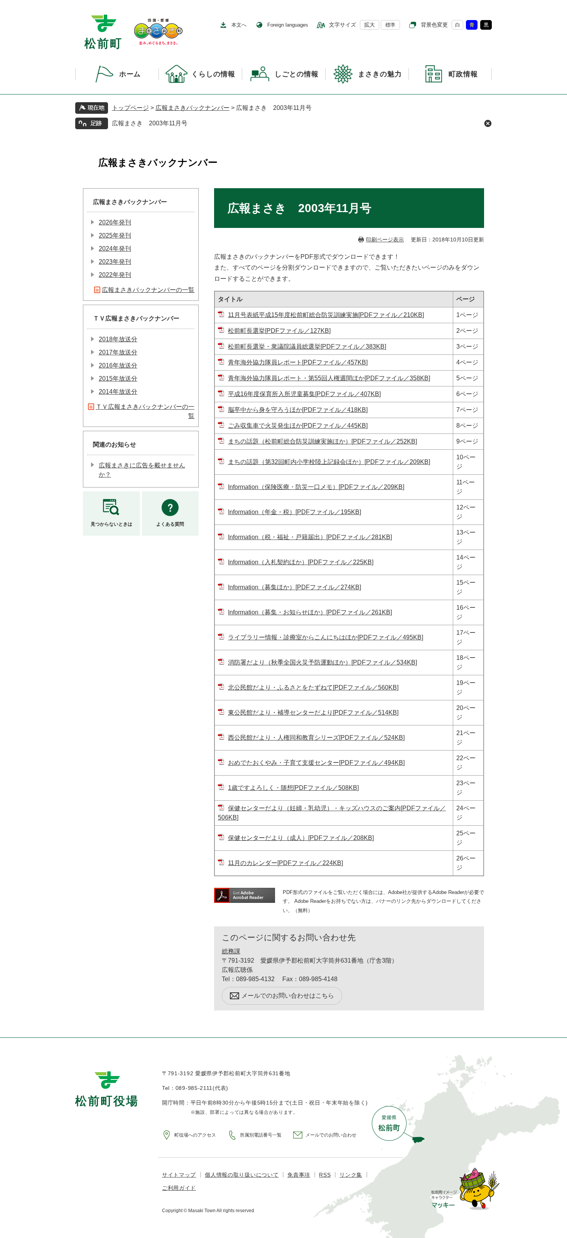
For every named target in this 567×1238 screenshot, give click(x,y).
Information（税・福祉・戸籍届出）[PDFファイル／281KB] (310, 537)
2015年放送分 (118, 378)
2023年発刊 (115, 261)
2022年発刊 (115, 275)
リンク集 (350, 1175)
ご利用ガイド (179, 1188)
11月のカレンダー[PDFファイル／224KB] (285, 863)
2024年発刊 (115, 248)
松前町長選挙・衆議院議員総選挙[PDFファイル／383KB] (307, 346)
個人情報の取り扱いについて (241, 1175)
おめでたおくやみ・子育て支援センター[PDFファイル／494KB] (316, 762)
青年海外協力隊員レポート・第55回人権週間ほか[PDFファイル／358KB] (329, 378)
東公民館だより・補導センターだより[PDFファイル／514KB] (313, 712)
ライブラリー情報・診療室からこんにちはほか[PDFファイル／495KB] (325, 637)
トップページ (130, 108)
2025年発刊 (115, 235)
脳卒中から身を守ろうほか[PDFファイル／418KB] (298, 409)
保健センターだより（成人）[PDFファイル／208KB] (301, 838)
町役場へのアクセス (195, 1135)
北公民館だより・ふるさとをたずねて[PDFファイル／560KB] (313, 687)
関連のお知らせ (114, 444)
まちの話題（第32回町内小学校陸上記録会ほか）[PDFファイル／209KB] (329, 462)
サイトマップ (179, 1175)
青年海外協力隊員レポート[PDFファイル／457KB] (298, 362)
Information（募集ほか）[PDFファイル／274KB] (294, 587)
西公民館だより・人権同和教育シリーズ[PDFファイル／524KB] (316, 737)
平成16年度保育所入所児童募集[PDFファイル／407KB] (304, 394)
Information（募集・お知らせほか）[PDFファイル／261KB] (310, 612)
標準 (390, 25)
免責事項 (298, 1175)
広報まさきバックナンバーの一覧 (148, 290)
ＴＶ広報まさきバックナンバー (136, 318)
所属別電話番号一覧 (261, 1135)
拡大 (369, 25)
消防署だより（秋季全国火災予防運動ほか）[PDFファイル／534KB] (322, 662)
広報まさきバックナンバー (192, 108)
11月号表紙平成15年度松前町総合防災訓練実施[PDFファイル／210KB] (326, 315)
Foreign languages (287, 25)
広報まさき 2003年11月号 (149, 123)
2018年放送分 (118, 339)
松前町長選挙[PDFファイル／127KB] (279, 330)
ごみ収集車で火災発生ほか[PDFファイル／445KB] (298, 425)
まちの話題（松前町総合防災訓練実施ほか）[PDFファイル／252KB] (322, 441)
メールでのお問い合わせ (330, 1135)
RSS (325, 1175)
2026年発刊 (115, 222)
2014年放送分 (118, 391)
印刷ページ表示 (385, 239)
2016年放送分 (118, 365)
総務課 (231, 951)
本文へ (238, 25)
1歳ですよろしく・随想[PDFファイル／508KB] (293, 787)
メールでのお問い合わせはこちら (287, 995)
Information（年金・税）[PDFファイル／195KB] (294, 512)
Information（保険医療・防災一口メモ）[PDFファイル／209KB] (316, 487)
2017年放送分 (118, 352)
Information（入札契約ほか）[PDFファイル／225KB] (300, 562)
